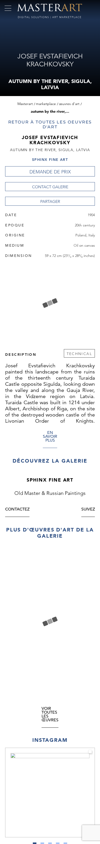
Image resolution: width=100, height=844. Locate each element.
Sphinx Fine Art (50, 159)
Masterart (25, 103)
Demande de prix (50, 172)
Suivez (88, 572)
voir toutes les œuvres (50, 777)
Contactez (17, 572)
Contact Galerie (50, 186)
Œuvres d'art (69, 103)
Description (20, 354)
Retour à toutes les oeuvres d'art (50, 124)
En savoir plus (50, 437)
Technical (79, 353)
